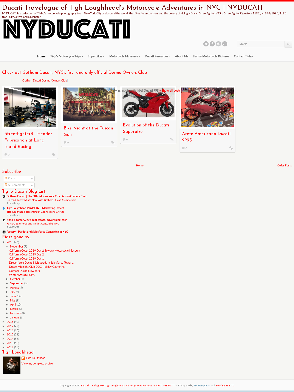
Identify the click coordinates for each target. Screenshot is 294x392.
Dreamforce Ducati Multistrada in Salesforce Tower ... (41, 262)
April (13, 304)
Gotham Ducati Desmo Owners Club (44, 80)
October (15, 279)
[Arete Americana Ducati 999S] (231, 148)
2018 (10, 322)
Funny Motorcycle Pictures (211, 56)
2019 (10, 242)
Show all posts (171, 90)
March (14, 309)
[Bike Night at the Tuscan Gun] (113, 142)
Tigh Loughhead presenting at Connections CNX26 (35, 212)
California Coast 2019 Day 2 (26, 254)
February (16, 313)
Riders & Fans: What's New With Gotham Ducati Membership (41, 200)
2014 (10, 339)
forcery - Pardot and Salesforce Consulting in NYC (37, 232)
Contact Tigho (243, 56)
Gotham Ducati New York (24, 271)
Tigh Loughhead (35, 358)
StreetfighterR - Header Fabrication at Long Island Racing (28, 140)
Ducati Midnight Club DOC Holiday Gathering (37, 267)
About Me (181, 56)
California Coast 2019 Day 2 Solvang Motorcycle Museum (44, 250)
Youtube (224, 43)
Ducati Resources (157, 56)
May (13, 300)
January (15, 317)
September (17, 283)
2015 (10, 334)
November (17, 246)
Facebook (212, 43)
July (13, 292)
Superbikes (96, 56)
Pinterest (218, 43)
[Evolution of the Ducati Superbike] (172, 139)
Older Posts (284, 165)
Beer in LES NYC (225, 385)
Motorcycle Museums (124, 56)
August (15, 287)
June (13, 296)
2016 (10, 330)
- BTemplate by (193, 385)
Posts (11, 178)
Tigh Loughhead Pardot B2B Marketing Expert (35, 208)
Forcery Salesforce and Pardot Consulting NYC (33, 223)
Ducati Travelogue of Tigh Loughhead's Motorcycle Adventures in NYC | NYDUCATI (132, 8)
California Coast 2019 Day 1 (26, 258)
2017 (10, 326)
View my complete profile (37, 363)
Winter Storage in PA (22, 275)
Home (41, 56)
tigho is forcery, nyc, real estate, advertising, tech (37, 220)
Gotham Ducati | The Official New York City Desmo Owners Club (46, 196)
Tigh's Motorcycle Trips (66, 56)
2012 (10, 347)
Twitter (206, 43)
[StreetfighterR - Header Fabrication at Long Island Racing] (53, 154)
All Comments (16, 185)
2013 (10, 343)
